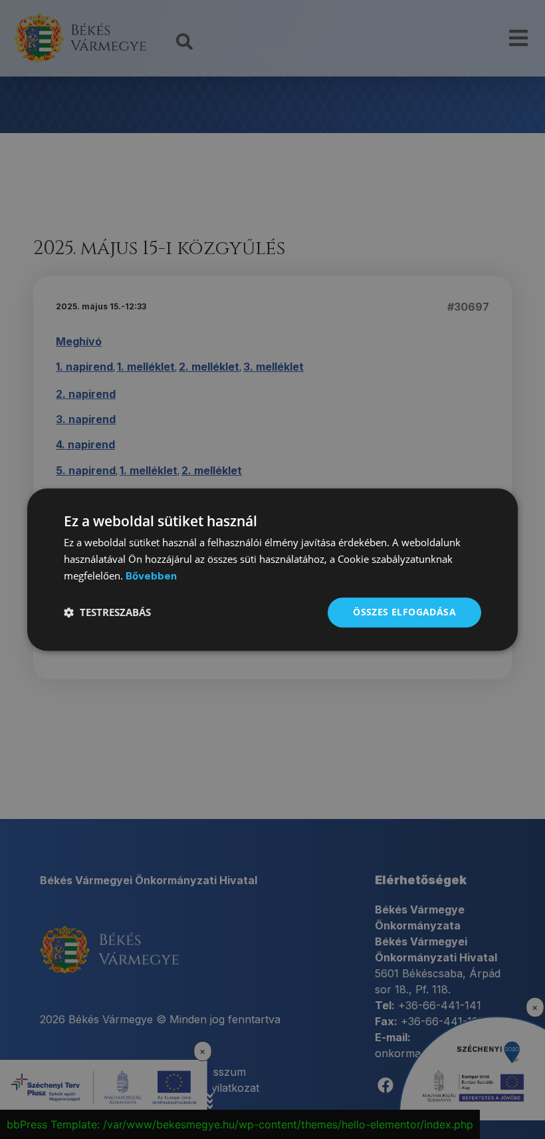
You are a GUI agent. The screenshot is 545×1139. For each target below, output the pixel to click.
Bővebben (151, 576)
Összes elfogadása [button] (404, 611)
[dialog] (272, 569)
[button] (107, 612)
